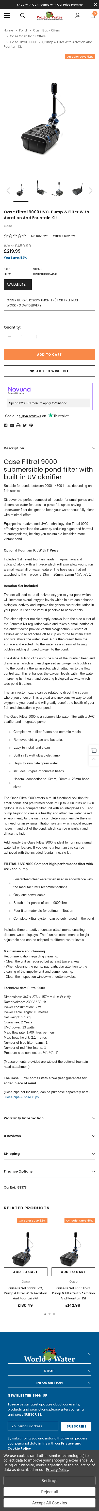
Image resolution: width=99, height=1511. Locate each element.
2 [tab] (49, 1314)
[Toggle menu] (7, 15)
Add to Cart (25, 1272)
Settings (49, 1480)
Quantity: (12, 327)
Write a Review (64, 236)
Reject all (49, 1492)
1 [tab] (45, 1314)
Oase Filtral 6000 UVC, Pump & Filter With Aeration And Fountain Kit (25, 1293)
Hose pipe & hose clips (22, 1097)
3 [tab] (54, 1314)
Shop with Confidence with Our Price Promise (50, 5)
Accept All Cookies (49, 1503)
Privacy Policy (57, 1469)
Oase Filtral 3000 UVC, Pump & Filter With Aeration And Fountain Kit (73, 1293)
